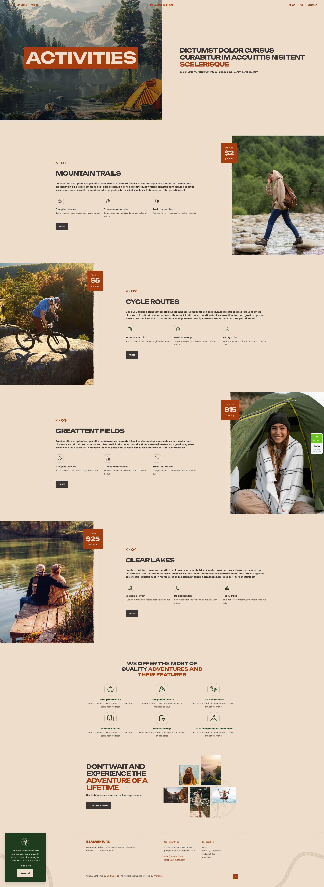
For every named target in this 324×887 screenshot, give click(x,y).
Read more (25, 865)
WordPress (159, 875)
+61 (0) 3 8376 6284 (173, 856)
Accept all (25, 873)
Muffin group (113, 875)
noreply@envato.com (174, 859)
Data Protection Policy (28, 860)
